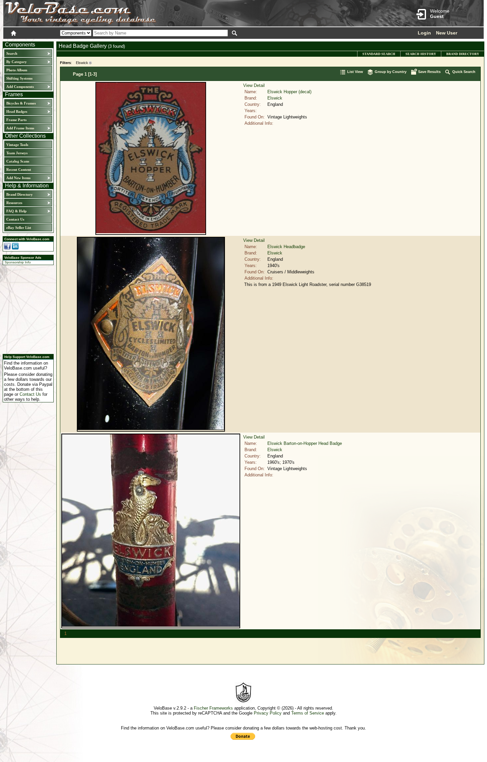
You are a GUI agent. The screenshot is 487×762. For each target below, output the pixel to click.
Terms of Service (307, 713)
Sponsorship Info (18, 262)
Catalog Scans (17, 161)
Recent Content (18, 170)
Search (11, 53)
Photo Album (16, 70)
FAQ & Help (16, 211)
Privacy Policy (268, 713)
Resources (14, 203)
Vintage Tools (17, 145)
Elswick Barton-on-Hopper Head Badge (304, 443)
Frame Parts (16, 120)
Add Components (20, 87)
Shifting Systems (19, 78)
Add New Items (18, 178)
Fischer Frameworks (213, 708)
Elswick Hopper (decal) (289, 91)
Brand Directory (19, 194)
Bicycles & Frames (21, 103)
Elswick (82, 63)
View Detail (254, 85)
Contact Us (15, 219)
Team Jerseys (16, 153)
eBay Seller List (18, 228)
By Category (16, 62)
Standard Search (378, 54)
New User (446, 32)
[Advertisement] (26, 308)
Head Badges (16, 111)
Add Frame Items (20, 128)
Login (424, 32)
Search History (421, 54)
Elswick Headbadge (286, 246)
